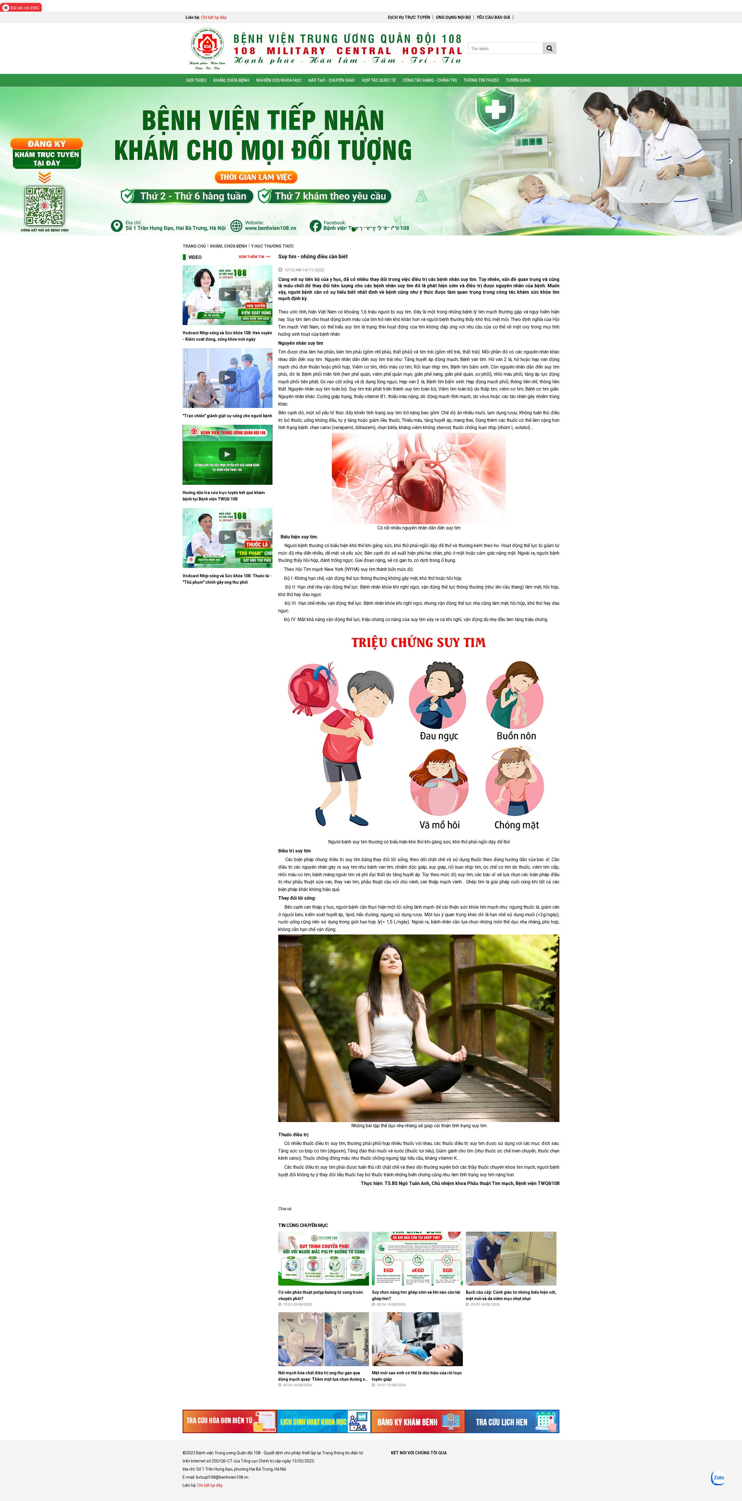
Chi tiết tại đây (214, 17)
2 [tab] (354, 230)
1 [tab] (348, 230)
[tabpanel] (371, 161)
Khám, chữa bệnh (228, 246)
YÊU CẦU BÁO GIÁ (493, 17)
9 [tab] (394, 230)
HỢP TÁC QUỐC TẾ (379, 80)
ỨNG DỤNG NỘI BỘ (453, 17)
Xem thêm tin (251, 257)
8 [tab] (388, 230)
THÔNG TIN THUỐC (481, 80)
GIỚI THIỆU (196, 80)
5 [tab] (371, 230)
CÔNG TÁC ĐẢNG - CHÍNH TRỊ (430, 80)
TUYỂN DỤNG (518, 80)
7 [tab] (383, 230)
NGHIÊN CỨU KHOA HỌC (278, 80)
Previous (11, 161)
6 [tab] (377, 230)
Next (730, 161)
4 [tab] (365, 230)
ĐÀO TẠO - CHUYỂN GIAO (331, 80)
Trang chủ (195, 246)
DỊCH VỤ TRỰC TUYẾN (409, 17)
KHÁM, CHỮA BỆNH (231, 80)
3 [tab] (359, 230)
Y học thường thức (272, 246)
